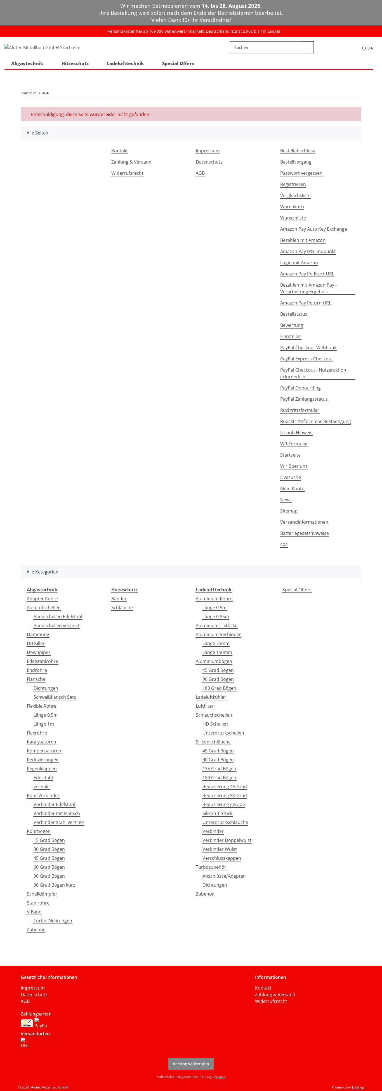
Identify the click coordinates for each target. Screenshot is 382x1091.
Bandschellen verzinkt (56, 625)
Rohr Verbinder (43, 795)
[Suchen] (308, 47)
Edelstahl (43, 777)
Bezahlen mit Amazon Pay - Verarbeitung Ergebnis (308, 288)
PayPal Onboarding (300, 388)
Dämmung (38, 634)
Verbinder (213, 831)
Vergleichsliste (295, 195)
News (286, 500)
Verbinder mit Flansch (57, 813)
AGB (200, 173)
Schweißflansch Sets (55, 697)
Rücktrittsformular (299, 410)
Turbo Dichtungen (53, 921)
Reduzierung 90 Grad (224, 795)
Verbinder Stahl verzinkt (59, 822)
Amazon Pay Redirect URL (307, 274)
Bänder (119, 599)
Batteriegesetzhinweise (304, 533)
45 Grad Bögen (49, 858)
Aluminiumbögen (214, 661)
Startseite (290, 455)
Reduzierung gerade (223, 804)
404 (284, 544)
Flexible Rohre (41, 706)
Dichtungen (46, 688)
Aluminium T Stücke (216, 625)
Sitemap (289, 511)
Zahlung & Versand (131, 162)
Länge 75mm (216, 643)
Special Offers (297, 590)
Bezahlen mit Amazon (303, 240)
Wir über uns (294, 466)
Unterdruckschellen (223, 733)
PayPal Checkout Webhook (308, 347)
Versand (220, 1077)
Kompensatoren (44, 751)
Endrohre (37, 670)
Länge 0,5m (46, 715)
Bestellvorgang (296, 162)
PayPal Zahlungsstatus (304, 399)
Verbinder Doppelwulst (226, 840)
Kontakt (119, 151)
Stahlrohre (38, 903)
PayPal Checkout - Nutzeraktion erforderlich (313, 373)
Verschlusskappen (221, 858)
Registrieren (293, 184)
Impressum (208, 151)
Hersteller (290, 336)
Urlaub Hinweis (296, 432)
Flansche (36, 679)
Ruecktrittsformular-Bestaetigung (315, 421)
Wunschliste (293, 218)
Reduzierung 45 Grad (224, 786)
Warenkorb (292, 207)
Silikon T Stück (217, 813)
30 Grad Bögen (49, 849)
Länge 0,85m (215, 616)
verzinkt (42, 786)
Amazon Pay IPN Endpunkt (308, 251)
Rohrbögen (39, 831)
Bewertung (291, 325)
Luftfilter (205, 706)
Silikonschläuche (213, 742)
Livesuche (290, 477)
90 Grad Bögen (49, 876)
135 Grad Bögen (219, 769)
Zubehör (36, 930)
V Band (34, 912)
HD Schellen (215, 724)
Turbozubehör (211, 867)
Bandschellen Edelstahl (58, 616)
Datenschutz (209, 162)
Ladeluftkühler (211, 697)
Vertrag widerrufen (191, 1063)
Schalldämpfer (42, 894)
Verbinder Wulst (219, 849)
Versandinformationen (304, 522)
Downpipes (39, 652)
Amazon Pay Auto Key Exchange (313, 229)
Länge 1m (44, 724)
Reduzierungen (43, 760)
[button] (344, 47)
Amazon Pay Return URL (305, 303)
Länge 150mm (217, 652)
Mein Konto (292, 488)
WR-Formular (294, 444)
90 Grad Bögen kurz (54, 885)
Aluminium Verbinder (218, 634)
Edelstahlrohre (42, 661)
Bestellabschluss (297, 151)
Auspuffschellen (44, 607)
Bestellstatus (293, 314)
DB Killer (36, 643)
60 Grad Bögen (49, 867)
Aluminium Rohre (214, 599)
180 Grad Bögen (219, 688)
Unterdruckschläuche (225, 822)
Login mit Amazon (299, 262)
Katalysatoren (41, 742)
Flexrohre (37, 733)
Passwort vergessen (301, 173)
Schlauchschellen (214, 715)
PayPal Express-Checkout (306, 359)
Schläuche (122, 607)
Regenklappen (42, 769)
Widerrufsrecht (127, 173)
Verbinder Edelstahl (54, 804)
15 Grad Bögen (49, 840)
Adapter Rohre (42, 599)
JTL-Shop (357, 1087)
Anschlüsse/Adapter (223, 876)
